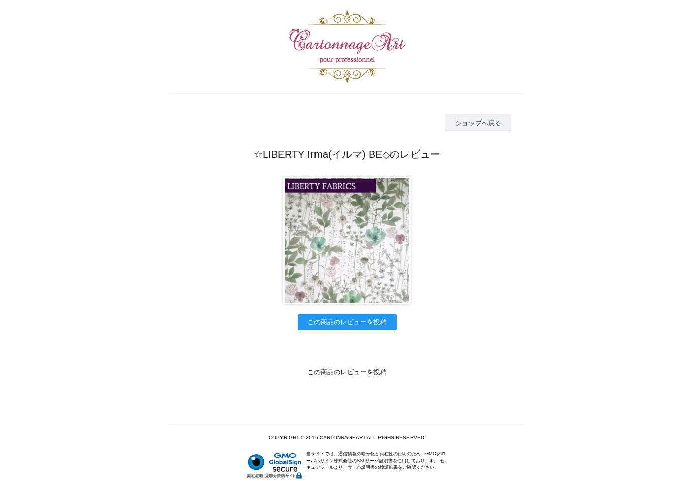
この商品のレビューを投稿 (347, 322)
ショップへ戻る (478, 123)
